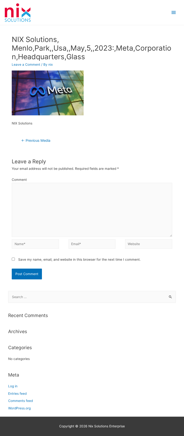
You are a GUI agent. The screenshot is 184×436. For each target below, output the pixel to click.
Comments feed (20, 401)
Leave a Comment (26, 64)
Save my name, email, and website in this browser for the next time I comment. (79, 259)
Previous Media (35, 140)
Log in (12, 386)
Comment (19, 180)
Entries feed (17, 393)
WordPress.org (19, 408)
